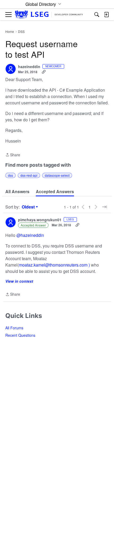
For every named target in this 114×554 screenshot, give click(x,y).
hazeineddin (29, 66)
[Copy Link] (44, 71)
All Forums (14, 327)
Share (12, 155)
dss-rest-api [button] (28, 175)
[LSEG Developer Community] (49, 14)
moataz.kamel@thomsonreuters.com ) (55, 265)
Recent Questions (20, 335)
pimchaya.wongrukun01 (40, 220)
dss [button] (10, 175)
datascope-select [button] (57, 175)
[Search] (97, 14)
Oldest (29, 207)
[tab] (17, 191)
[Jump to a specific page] (104, 207)
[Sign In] (106, 14)
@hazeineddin (30, 235)
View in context (19, 281)
